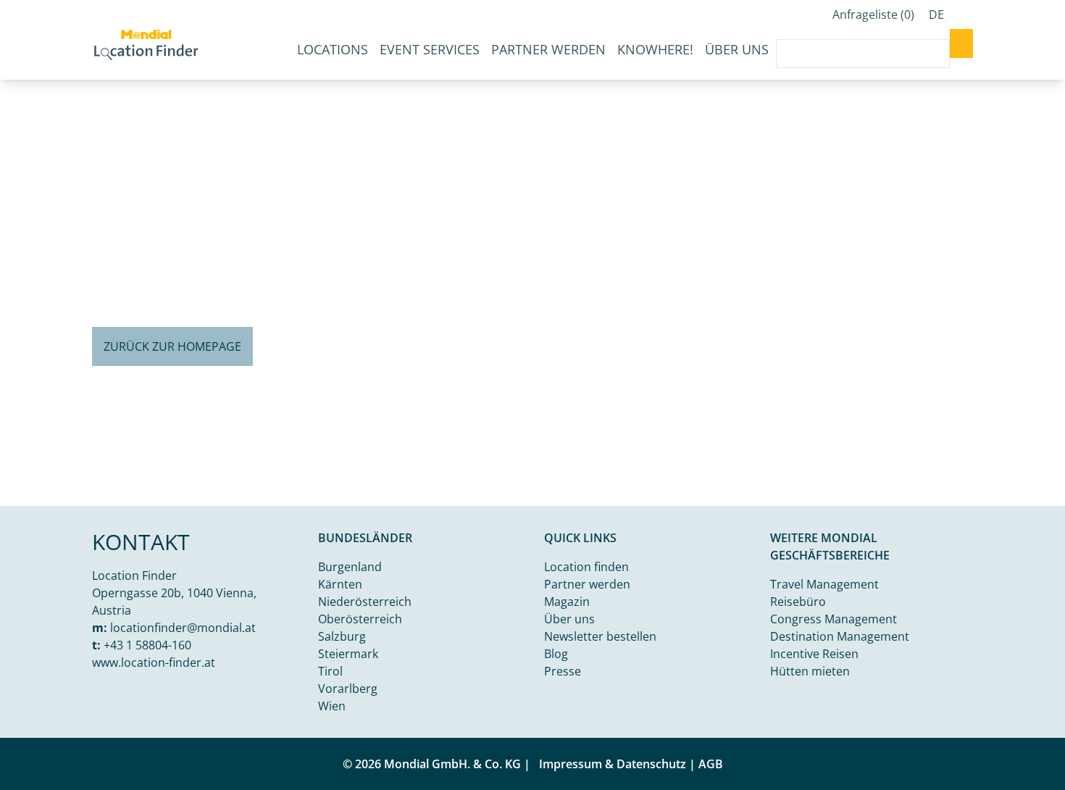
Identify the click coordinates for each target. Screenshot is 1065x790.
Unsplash (971, 494)
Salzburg (342, 636)
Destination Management (839, 636)
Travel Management (824, 584)
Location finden (586, 567)
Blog (556, 654)
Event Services (430, 49)
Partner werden (548, 49)
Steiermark (348, 654)
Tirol (330, 671)
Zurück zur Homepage (172, 346)
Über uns (737, 49)
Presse (562, 671)
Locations (332, 49)
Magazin (567, 602)
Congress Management (833, 619)
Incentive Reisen (814, 654)
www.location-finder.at (153, 662)
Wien (332, 706)
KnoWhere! (655, 49)
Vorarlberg (347, 689)
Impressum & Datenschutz (612, 764)
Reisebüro (798, 602)
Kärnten (340, 584)
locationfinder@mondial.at (183, 628)
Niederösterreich (365, 602)
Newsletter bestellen (600, 636)
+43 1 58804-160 (147, 645)
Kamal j (923, 494)
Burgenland (350, 567)
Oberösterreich (360, 619)
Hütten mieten (810, 671)
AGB (710, 764)
